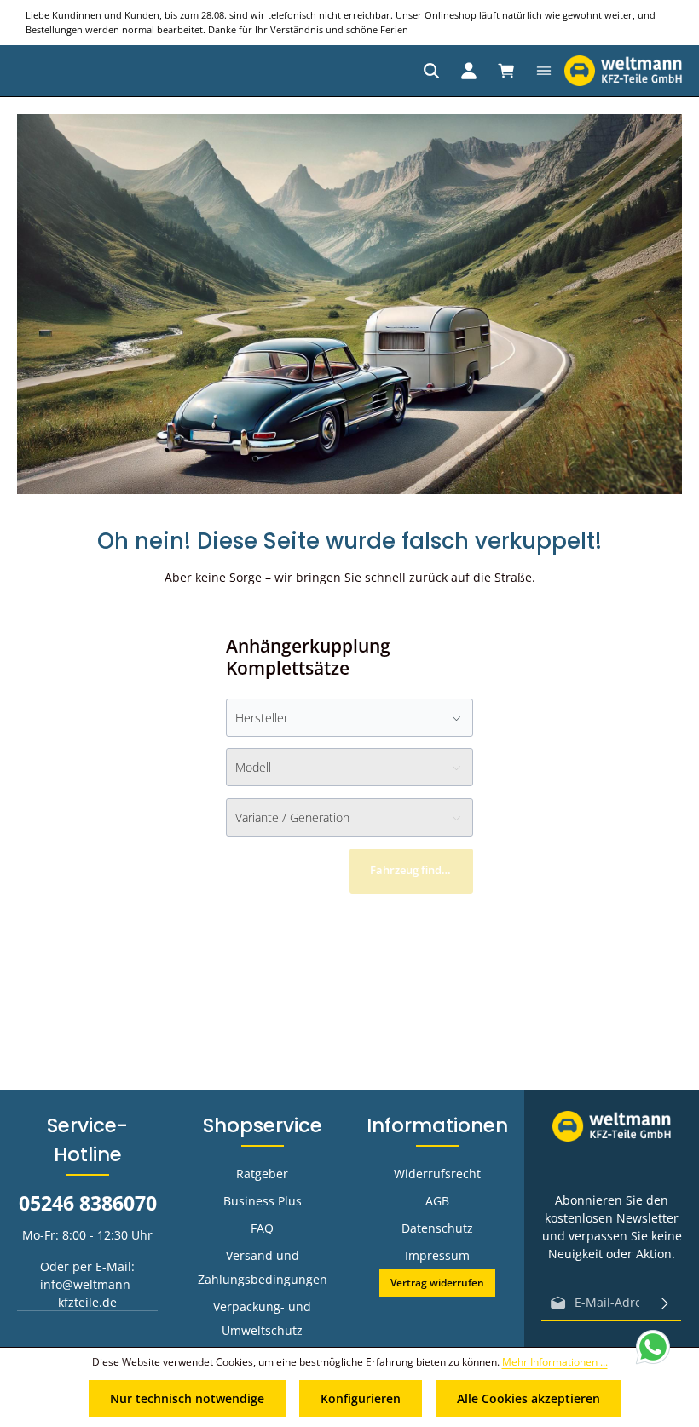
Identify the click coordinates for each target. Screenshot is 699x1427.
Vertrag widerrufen (437, 1282)
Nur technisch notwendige (187, 1398)
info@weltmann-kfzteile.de (87, 1293)
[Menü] (544, 71)
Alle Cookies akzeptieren (528, 1398)
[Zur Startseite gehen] (623, 70)
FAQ (262, 1228)
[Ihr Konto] (469, 71)
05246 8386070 (88, 1203)
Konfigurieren (361, 1398)
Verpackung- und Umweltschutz (262, 1318)
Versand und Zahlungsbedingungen (262, 1267)
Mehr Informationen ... (555, 1362)
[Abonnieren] (665, 1303)
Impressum (437, 1255)
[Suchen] (431, 71)
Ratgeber (262, 1173)
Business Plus (262, 1201)
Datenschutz (437, 1228)
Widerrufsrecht (437, 1173)
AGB (437, 1201)
